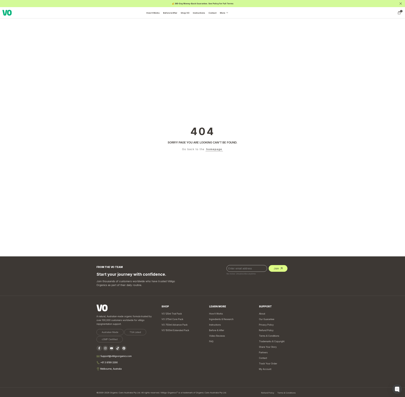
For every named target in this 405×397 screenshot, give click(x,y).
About (262, 313)
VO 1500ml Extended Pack (175, 330)
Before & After (216, 330)
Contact (263, 358)
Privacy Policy (266, 324)
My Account (265, 369)
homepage (214, 149)
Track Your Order (268, 363)
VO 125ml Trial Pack (172, 313)
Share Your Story (268, 347)
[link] (110, 332)
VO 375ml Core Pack (172, 319)
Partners (263, 352)
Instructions (215, 324)
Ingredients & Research (221, 319)
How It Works (216, 313)
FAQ (211, 341)
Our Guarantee (266, 319)
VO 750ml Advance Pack (175, 324)
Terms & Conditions (269, 335)
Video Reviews (217, 335)
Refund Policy (266, 330)
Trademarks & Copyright (271, 341)
